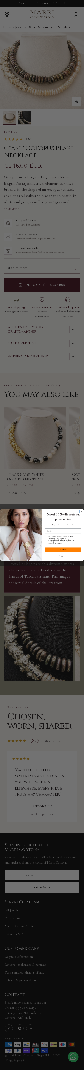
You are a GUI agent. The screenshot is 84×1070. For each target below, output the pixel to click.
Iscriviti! (63, 549)
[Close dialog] (81, 511)
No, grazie (63, 556)
